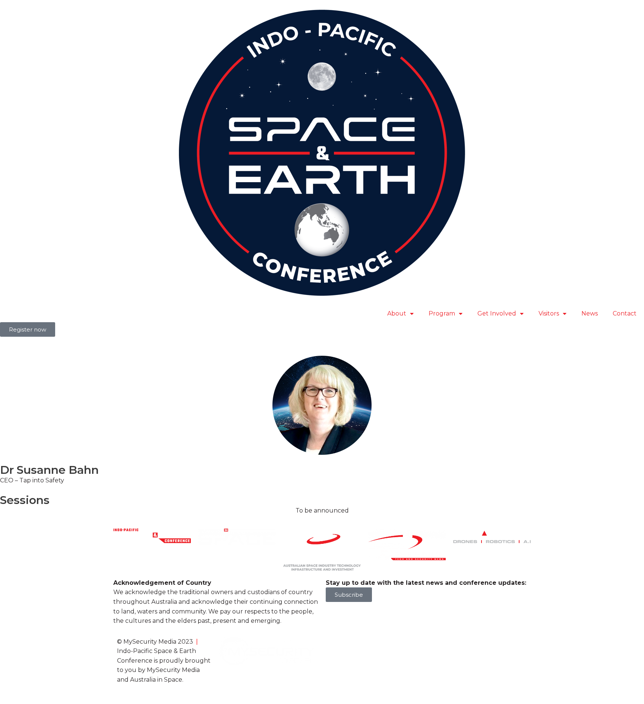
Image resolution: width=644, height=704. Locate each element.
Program (442, 313)
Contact (625, 313)
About (396, 313)
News (589, 313)
